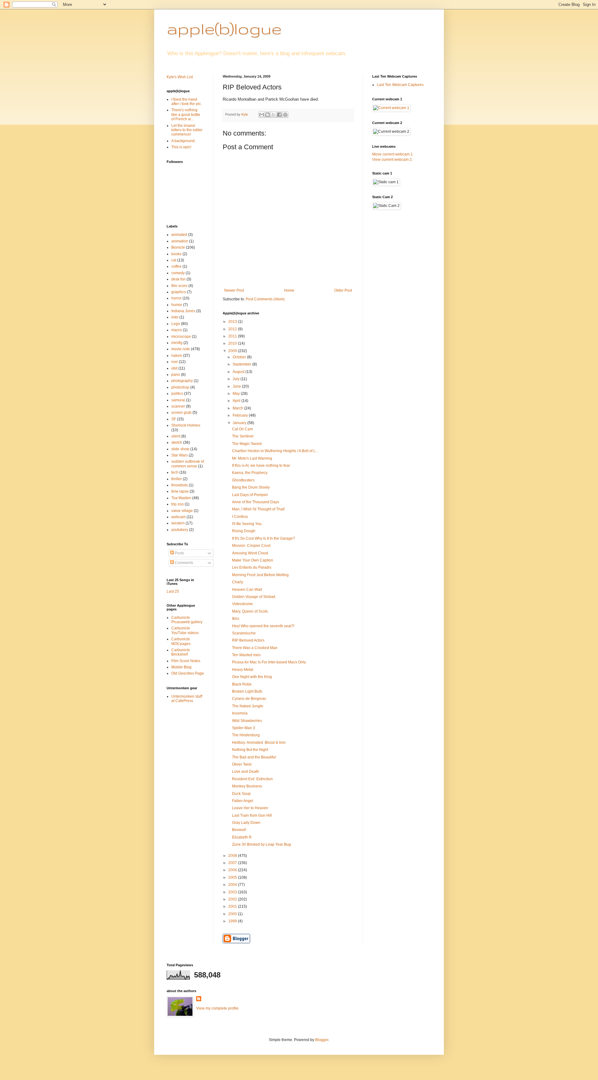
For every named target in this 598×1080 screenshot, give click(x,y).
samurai (178, 400)
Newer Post (234, 290)
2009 (233, 351)
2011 (233, 336)
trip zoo (177, 504)
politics (177, 393)
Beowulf (239, 830)
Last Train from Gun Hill (252, 815)
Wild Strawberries (247, 721)
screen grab (181, 412)
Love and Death (245, 771)
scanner (178, 406)
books (176, 254)
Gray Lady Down (246, 822)
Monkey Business (247, 786)
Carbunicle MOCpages (181, 641)
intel (174, 317)
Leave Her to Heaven (250, 808)
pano (175, 374)
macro (176, 330)
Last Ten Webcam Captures (400, 85)
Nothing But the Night (250, 750)
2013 (233, 321)
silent (175, 436)
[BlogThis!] (267, 115)
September (242, 364)
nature (176, 355)
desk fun (178, 279)
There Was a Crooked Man (255, 648)
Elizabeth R (242, 837)
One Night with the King (252, 677)
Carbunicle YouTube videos (185, 630)
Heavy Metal (242, 669)
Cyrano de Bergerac (249, 698)
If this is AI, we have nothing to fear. (261, 465)
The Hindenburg (246, 735)
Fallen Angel (242, 801)
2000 (233, 914)
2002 (233, 899)
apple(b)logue (224, 28)
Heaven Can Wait (247, 589)
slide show (180, 449)
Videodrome (242, 604)
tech (174, 472)
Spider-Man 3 (243, 728)
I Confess (240, 516)
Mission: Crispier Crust (251, 545)
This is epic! (181, 147)
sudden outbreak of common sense (187, 463)
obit (174, 368)
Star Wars (179, 455)
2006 (233, 870)
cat (173, 260)
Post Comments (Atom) (265, 299)
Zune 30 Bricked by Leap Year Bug (261, 844)
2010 (233, 343)
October (240, 357)
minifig (177, 343)
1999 (233, 921)
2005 (233, 877)
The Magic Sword (247, 444)
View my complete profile (217, 1008)
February (241, 415)
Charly (237, 582)
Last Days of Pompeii (250, 495)
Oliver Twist (241, 764)
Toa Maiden (181, 498)
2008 (233, 855)
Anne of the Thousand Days (255, 502)
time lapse (180, 491)
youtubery (179, 530)
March (238, 408)
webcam (178, 517)
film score (179, 286)
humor (176, 305)
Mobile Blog (181, 667)
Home (289, 290)
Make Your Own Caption (252, 560)
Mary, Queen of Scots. (250, 611)
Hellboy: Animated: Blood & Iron (259, 742)
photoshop (180, 387)
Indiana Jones (183, 311)
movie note (180, 349)
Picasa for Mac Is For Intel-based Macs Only (269, 662)
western (178, 523)
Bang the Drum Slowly (251, 487)
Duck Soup (241, 793)
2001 (233, 906)
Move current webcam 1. (393, 154)
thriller (176, 479)
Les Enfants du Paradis (251, 567)
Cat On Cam (242, 429)
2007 (233, 863)
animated (179, 234)
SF (173, 419)
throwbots (179, 485)
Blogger (321, 1040)
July (236, 379)
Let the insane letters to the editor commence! (186, 130)
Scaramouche (244, 633)
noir (174, 362)
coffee (176, 266)
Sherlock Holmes (185, 425)
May (237, 393)
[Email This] (262, 115)
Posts (179, 553)
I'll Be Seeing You (247, 524)
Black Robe (242, 684)
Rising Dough (243, 531)
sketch (176, 442)
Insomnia (240, 713)
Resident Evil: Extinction (252, 779)
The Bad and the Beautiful (254, 757)
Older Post (343, 290)
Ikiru (235, 618)
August (239, 372)
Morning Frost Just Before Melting (260, 575)
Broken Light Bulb (247, 691)
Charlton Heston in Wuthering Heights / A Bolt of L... (275, 451)
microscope (181, 336)
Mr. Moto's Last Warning (252, 458)
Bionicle (178, 247)
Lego (175, 324)
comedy (178, 273)
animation (179, 241)
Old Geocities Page (187, 673)
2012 (233, 329)
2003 (233, 892)
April (237, 401)
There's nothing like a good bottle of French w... (185, 114)
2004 (233, 884)
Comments (183, 563)
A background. (183, 141)
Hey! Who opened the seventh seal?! (263, 626)
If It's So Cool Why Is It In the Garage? (263, 538)
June (237, 386)
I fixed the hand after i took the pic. (186, 101)
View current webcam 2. (392, 159)
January (240, 423)
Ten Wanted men (246, 655)
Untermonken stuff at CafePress (186, 698)
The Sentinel (243, 436)
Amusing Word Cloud (250, 553)
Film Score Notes (185, 661)
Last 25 (173, 591)
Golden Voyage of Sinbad (253, 597)
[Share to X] (273, 115)
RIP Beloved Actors (248, 640)
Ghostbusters (243, 480)
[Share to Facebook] (279, 115)
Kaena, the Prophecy (250, 473)
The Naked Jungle (247, 706)
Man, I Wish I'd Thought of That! (258, 509)
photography (182, 381)
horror (176, 298)
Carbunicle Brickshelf (180, 652)
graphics (178, 292)
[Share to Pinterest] (285, 115)
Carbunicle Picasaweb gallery (186, 619)
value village (182, 511)
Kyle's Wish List (180, 77)
